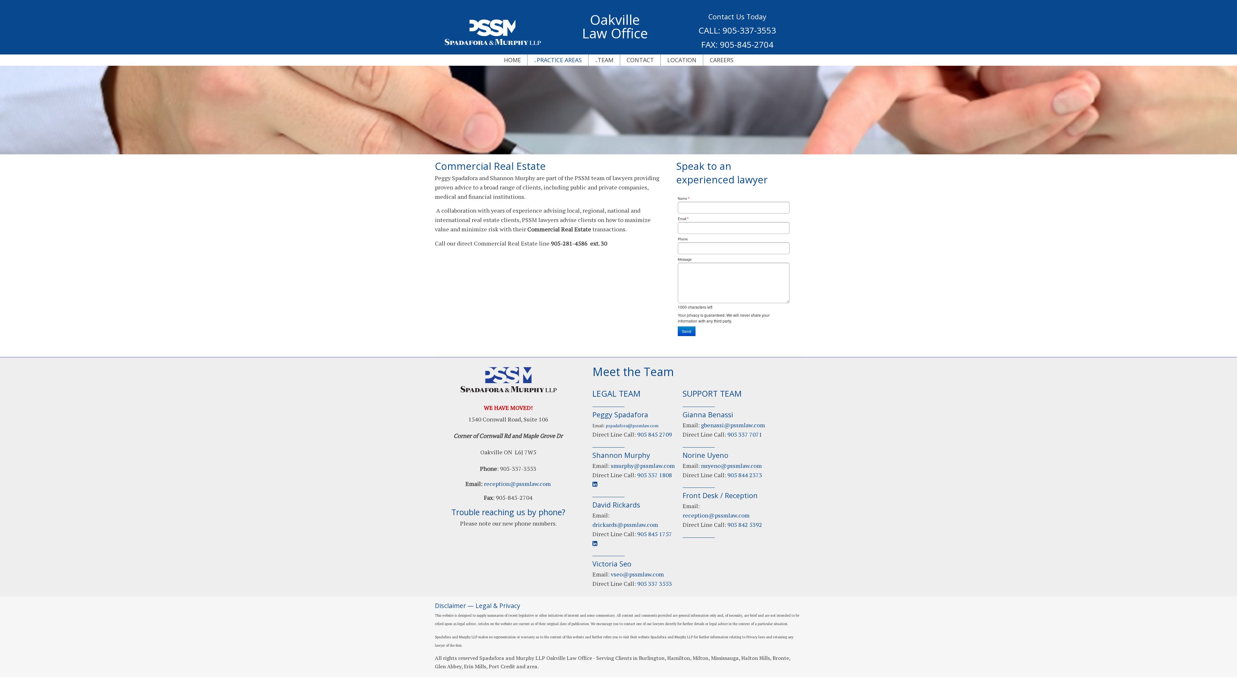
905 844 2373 (744, 475)
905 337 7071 (744, 434)
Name (683, 198)
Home (512, 60)
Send (686, 331)
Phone (683, 239)
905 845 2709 (654, 434)
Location (681, 60)
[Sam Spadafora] (637, 574)
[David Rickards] (625, 524)
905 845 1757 (654, 534)
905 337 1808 (654, 475)
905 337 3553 (654, 583)
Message (685, 259)
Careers (722, 60)
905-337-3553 (749, 30)
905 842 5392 (744, 524)
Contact (640, 60)
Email (683, 218)
